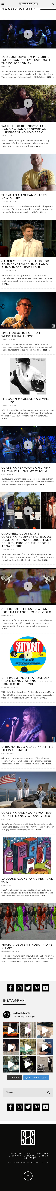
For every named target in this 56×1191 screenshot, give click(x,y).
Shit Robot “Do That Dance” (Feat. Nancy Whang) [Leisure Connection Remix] (27, 681)
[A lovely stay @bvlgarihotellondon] (11, 1030)
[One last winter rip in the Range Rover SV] (11, 1064)
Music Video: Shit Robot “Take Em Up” (26, 946)
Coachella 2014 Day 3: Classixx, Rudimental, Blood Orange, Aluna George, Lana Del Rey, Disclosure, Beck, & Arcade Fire (26, 540)
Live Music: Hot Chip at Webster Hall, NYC (20, 334)
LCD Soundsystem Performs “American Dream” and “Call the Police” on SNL (26, 60)
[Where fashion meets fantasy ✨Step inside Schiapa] (28, 1030)
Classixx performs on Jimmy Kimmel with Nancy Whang (26, 469)
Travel (31, 1156)
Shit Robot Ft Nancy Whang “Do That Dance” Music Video (26, 611)
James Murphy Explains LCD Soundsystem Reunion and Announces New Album (25, 264)
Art (29, 1154)
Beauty (16, 1156)
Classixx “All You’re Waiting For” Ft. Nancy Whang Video (26, 814)
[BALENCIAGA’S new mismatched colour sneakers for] (28, 1064)
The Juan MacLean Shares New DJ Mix (24, 197)
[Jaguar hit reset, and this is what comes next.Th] (45, 1064)
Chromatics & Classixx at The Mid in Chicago (27, 748)
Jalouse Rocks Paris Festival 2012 (27, 880)
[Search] (53, 4)
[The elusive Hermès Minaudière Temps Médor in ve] (45, 1047)
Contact (30, 1158)
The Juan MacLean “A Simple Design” (25, 400)
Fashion (16, 1154)
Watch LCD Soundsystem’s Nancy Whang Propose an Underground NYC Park (24, 129)
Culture (42, 1154)
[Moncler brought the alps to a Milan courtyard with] (28, 1047)
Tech (45, 1156)
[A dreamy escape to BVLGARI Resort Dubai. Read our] (45, 1030)
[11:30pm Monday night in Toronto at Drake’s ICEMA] (11, 1047)
